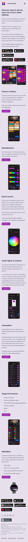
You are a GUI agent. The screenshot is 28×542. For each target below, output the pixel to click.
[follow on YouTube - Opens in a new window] (10, 515)
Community (4, 538)
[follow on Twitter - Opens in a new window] (8, 515)
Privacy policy (20, 538)
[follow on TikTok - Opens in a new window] (13, 515)
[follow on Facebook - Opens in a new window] (5, 515)
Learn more (6, 111)
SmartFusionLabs (12, 538)
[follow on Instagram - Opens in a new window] (2, 515)
